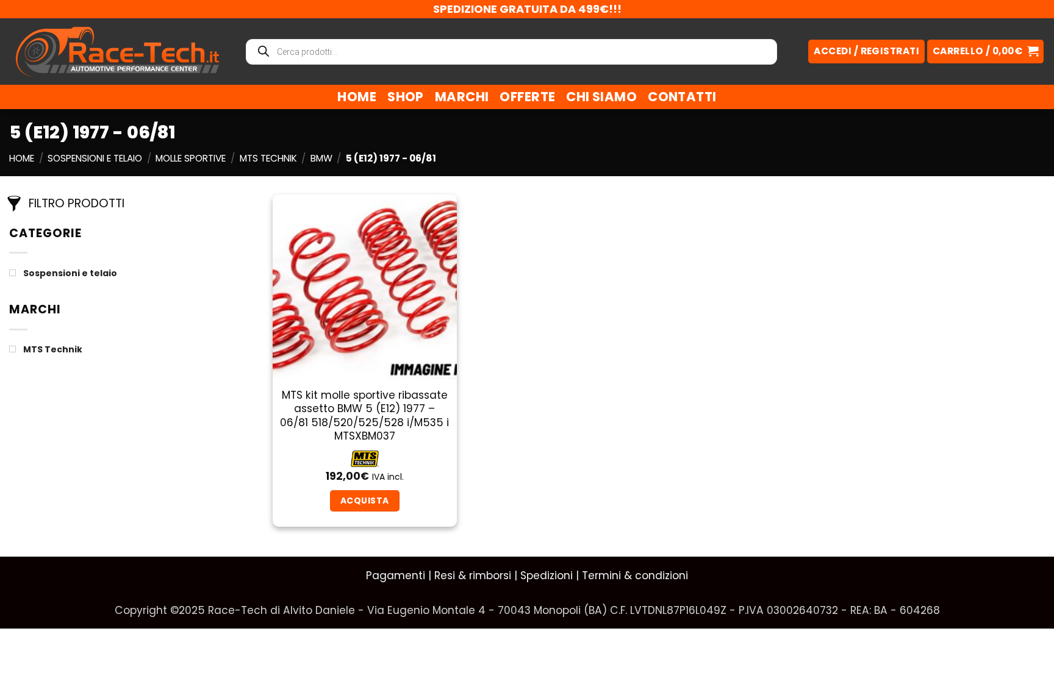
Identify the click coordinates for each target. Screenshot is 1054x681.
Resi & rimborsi (472, 575)
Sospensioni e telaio (95, 158)
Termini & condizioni (635, 575)
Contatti (682, 96)
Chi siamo (601, 96)
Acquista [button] (364, 500)
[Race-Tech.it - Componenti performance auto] (117, 51)
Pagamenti (395, 575)
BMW (321, 158)
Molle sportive (191, 158)
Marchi (462, 96)
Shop (405, 96)
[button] (985, 51)
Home (356, 96)
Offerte (527, 96)
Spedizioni (546, 575)
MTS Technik (268, 158)
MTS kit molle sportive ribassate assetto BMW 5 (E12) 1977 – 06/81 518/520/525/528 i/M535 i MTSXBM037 (364, 415)
